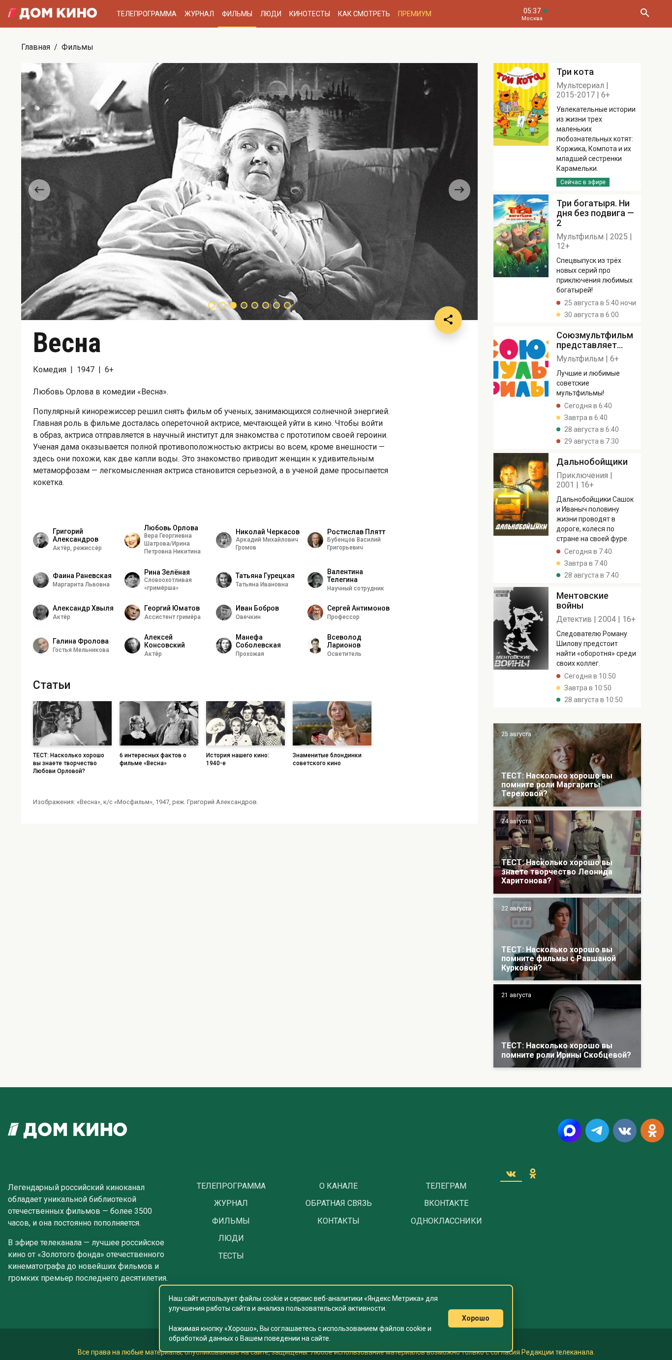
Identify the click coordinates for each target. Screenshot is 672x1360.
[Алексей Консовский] (132, 645)
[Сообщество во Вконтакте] (625, 1130)
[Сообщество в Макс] (569, 1130)
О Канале (338, 1186)
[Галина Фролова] (41, 645)
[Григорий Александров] (41, 540)
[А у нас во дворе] (567, 939)
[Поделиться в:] (448, 320)
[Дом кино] (52, 14)
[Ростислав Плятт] (315, 540)
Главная (35, 47)
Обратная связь (338, 1203)
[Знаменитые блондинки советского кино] (521, 127)
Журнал (199, 14)
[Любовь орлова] (132, 540)
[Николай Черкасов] (224, 540)
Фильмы (237, 14)
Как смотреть (364, 14)
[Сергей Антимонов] (315, 612)
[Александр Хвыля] (41, 612)
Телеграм (446, 1186)
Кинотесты (309, 14)
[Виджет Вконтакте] (511, 1173)
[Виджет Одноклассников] (533, 1173)
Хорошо (475, 1318)
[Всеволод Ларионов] (315, 645)
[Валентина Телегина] (315, 580)
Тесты (231, 1256)
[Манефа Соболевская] (224, 645)
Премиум (414, 14)
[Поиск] (644, 14)
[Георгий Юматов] (132, 612)
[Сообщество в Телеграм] (597, 1130)
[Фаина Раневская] (41, 580)
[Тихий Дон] (567, 1026)
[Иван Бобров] (224, 612)
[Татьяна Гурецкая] (224, 580)
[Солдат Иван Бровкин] (567, 852)
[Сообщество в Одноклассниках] (652, 1130)
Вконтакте (446, 1203)
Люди (270, 14)
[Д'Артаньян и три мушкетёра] (567, 765)
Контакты (338, 1221)
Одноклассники (446, 1221)
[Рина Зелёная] (132, 580)
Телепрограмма (147, 14)
